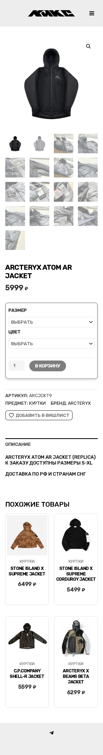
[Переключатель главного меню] (92, 13)
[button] (88, 46)
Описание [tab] (18, 444)
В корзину (47, 365)
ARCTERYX (79, 403)
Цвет (14, 331)
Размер (17, 310)
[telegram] (51, 733)
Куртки (37, 403)
